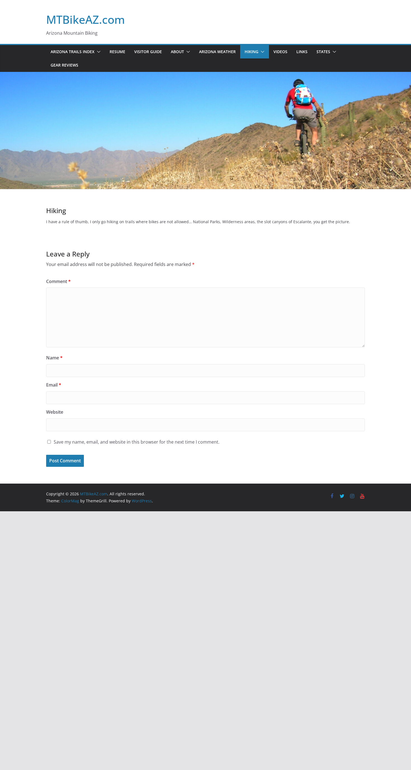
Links (302, 51)
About (177, 51)
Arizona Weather (217, 51)
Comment (58, 281)
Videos (280, 51)
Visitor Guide (148, 51)
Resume (117, 51)
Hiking (251, 51)
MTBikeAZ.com (85, 19)
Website (54, 412)
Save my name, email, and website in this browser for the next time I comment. (136, 442)
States (323, 51)
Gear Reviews (64, 65)
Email (53, 385)
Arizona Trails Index (73, 51)
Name (54, 358)
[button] (98, 52)
